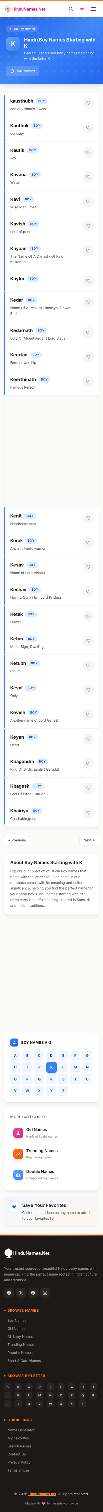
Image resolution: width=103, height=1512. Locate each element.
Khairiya (19, 810)
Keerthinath (23, 379)
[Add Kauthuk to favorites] (88, 127)
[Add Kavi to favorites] (88, 201)
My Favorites (18, 1438)
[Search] (71, 9)
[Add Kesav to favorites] (88, 567)
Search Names (20, 1446)
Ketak (16, 614)
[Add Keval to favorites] (88, 689)
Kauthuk (19, 125)
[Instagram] (45, 1293)
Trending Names (21, 1344)
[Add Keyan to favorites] (88, 739)
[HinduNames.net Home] (25, 9)
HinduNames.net (42, 1494)
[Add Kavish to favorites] (88, 225)
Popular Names (20, 1352)
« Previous (17, 840)
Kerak (16, 540)
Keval (16, 687)
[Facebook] (9, 1293)
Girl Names (16, 1328)
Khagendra (22, 761)
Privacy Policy (19, 1462)
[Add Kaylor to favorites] (88, 280)
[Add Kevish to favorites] (88, 714)
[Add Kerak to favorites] (88, 542)
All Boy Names (24, 29)
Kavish (17, 223)
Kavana (18, 174)
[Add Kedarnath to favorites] (88, 332)
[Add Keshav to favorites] (88, 591)
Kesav (17, 565)
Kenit (16, 515)
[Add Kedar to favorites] (88, 302)
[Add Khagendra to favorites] (88, 763)
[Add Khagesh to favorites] (88, 788)
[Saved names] (82, 9)
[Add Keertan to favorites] (88, 356)
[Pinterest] (33, 1293)
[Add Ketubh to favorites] (88, 665)
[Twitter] (21, 1293)
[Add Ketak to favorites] (88, 616)
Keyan (17, 737)
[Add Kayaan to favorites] (88, 250)
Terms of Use (18, 1470)
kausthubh (21, 101)
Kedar (16, 300)
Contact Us (17, 1454)
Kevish (17, 712)
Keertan (19, 354)
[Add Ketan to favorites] (88, 640)
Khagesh (20, 786)
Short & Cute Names (24, 1360)
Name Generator (21, 1430)
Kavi (15, 199)
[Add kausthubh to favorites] (88, 103)
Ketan (16, 638)
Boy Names (17, 1320)
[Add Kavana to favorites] (88, 176)
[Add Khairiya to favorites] (88, 812)
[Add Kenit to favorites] (88, 518)
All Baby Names (21, 1336)
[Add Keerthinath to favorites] (88, 381)
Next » (89, 840)
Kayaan (18, 248)
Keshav (18, 589)
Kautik (17, 150)
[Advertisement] (51, 451)
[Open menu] (93, 9)
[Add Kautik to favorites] (88, 152)
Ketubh (18, 663)
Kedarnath (21, 330)
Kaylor (17, 278)
